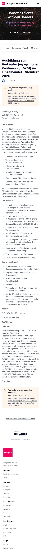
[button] (3, 3)
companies (16, 48)
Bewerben (6, 381)
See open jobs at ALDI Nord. (18, 93)
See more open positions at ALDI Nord (20, 419)
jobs (7, 48)
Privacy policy (15, 439)
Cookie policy (26, 439)
